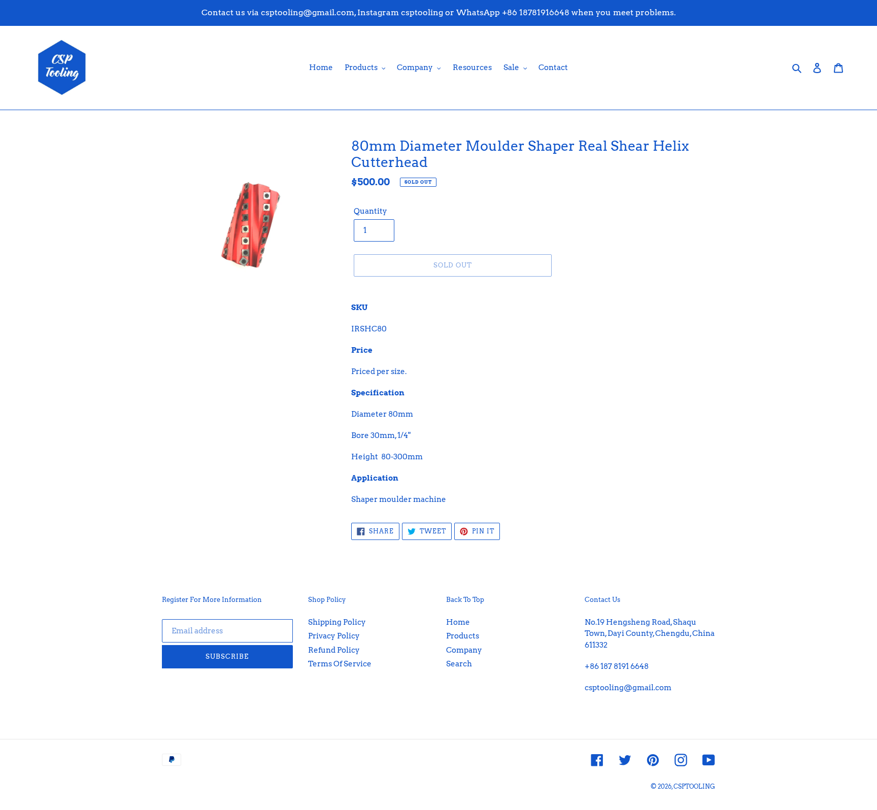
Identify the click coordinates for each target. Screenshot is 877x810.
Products (462, 635)
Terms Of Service (340, 663)
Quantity (370, 211)
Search (459, 663)
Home (458, 622)
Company (464, 650)
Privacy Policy (334, 635)
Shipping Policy (337, 622)
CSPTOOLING (694, 786)
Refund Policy (334, 650)
